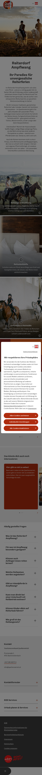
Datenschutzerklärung (30, 352)
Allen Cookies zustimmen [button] (19, 415)
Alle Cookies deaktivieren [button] (19, 428)
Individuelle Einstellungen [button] (19, 422)
